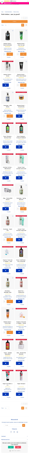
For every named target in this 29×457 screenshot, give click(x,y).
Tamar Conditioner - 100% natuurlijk (21, 260)
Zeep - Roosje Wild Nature (7, 199)
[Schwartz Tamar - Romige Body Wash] (7, 344)
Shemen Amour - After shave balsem (21, 75)
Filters (14, 21)
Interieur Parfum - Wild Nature (7, 168)
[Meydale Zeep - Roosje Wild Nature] (7, 190)
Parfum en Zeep (16, 11)
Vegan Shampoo (21, 383)
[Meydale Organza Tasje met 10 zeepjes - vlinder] (21, 313)
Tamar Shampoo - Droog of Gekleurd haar (21, 137)
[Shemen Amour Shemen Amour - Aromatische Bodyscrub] (21, 97)
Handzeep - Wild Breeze (8, 106)
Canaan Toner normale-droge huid (21, 229)
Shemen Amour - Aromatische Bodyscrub (21, 106)
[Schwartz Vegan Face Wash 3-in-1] (7, 375)
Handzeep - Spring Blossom (21, 199)
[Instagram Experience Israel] (14, 432)
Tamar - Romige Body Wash (8, 353)
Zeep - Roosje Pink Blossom (21, 353)
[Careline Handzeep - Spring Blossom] (21, 190)
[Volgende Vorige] (27, 18)
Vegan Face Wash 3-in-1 (8, 384)
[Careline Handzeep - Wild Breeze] (7, 97)
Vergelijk (8, 57)
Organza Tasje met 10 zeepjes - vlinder (21, 322)
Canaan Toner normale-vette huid (21, 168)
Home (2, 11)
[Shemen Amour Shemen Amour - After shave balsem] (21, 66)
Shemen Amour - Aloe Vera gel (21, 44)
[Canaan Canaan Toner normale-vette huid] (21, 159)
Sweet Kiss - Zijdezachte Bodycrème (21, 291)
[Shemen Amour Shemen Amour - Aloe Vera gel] (21, 35)
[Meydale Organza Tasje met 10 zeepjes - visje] (7, 252)
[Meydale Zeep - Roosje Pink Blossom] (21, 344)
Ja (10, 447)
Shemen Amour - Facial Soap (8, 322)
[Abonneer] (23, 425)
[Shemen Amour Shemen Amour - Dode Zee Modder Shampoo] (7, 35)
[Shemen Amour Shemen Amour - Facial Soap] (7, 313)
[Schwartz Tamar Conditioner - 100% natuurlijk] (21, 252)
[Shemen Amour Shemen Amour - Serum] (7, 66)
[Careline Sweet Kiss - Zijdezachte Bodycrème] (21, 282)
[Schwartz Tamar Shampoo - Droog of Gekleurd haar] (21, 128)
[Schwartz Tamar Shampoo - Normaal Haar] (7, 128)
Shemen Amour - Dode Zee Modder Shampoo (7, 44)
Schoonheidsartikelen (8, 11)
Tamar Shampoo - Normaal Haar (7, 137)
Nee (18, 447)
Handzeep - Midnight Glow (7, 291)
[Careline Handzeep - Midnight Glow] (7, 282)
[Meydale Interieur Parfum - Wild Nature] (7, 159)
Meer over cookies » (16, 450)
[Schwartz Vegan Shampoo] (21, 375)
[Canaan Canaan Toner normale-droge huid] (21, 221)
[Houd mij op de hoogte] (5, 85)
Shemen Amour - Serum (8, 75)
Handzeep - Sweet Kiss (7, 229)
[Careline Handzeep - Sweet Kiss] (7, 221)
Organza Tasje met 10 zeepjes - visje (7, 260)
